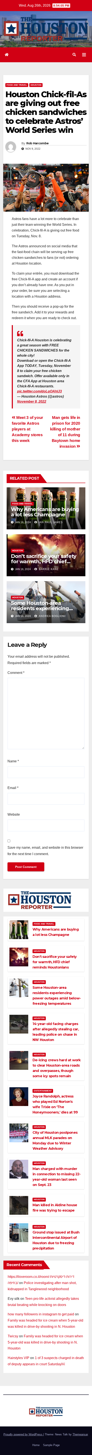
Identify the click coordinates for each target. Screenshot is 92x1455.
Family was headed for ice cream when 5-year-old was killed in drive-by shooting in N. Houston (45, 1342)
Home (36, 1445)
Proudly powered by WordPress (23, 1434)
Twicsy (13, 1336)
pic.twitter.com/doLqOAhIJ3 (39, 391)
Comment (15, 673)
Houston (36, 85)
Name (13, 761)
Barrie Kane (48, 569)
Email (12, 788)
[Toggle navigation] (84, 55)
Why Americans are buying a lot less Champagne (45, 512)
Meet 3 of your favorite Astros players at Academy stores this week (27, 429)
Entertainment (43, 1091)
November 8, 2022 (31, 401)
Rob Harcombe (37, 143)
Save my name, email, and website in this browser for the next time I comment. (45, 851)
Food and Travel (17, 85)
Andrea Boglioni (51, 616)
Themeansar (80, 1434)
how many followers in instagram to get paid (41, 1314)
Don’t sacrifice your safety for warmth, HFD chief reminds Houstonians (43, 561)
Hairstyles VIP (18, 1358)
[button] (74, 54)
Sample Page (51, 1445)
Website (13, 814)
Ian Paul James (50, 522)
